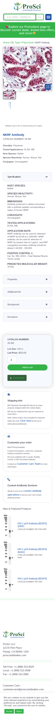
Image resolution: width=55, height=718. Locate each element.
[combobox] (20, 17)
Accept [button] (9, 711)
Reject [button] (19, 711)
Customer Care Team (28, 463)
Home (6, 42)
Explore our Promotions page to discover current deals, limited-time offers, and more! (27, 30)
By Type (15, 42)
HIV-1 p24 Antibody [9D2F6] (32, 578)
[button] (48, 17)
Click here (25, 420)
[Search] (40, 17)
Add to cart (27, 367)
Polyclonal (27, 42)
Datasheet (18, 377)
